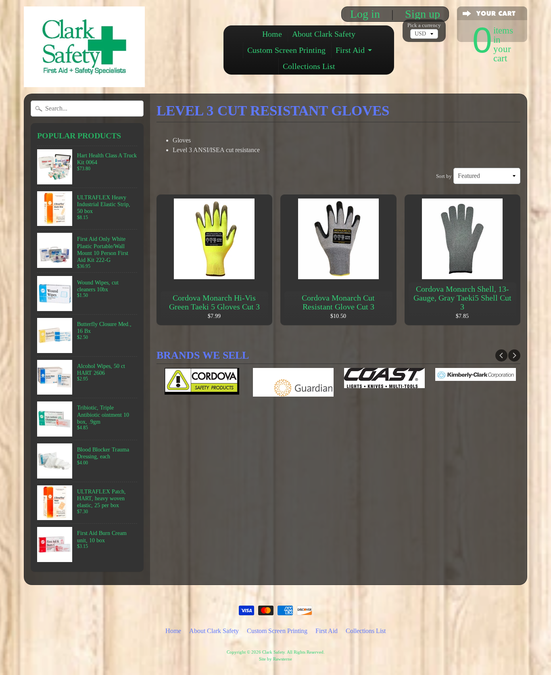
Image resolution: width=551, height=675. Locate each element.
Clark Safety (273, 652)
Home (272, 33)
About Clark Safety (323, 33)
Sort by (444, 176)
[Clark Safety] (84, 76)
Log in (365, 14)
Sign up (422, 14)
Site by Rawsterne (275, 658)
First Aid (350, 50)
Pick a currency (424, 25)
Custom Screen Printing (286, 50)
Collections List (309, 66)
